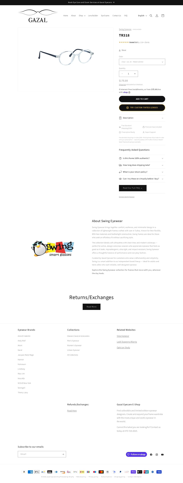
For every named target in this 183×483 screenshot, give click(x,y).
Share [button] (124, 50)
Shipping (122, 84)
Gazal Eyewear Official (26, 420)
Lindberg (21, 369)
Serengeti (21, 387)
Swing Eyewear (125, 29)
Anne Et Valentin (24, 336)
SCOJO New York (24, 383)
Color (121, 56)
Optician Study (123, 347)
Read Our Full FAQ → (133, 188)
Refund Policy (23, 424)
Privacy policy (93, 477)
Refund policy (81, 477)
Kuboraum (22, 364)
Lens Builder (22, 429)
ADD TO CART (142, 99)
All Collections (72, 355)
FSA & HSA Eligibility (25, 439)
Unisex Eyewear (73, 350)
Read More (91, 306)
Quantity (122, 68)
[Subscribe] (63, 454)
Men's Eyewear (73, 340)
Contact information (135, 477)
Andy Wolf (22, 340)
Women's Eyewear (74, 345)
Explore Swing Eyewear (126, 197)
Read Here (72, 410)
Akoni (20, 345)
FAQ (19, 434)
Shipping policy (119, 477)
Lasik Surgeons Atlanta (127, 341)
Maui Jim (21, 373)
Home (20, 410)
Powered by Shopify (67, 477)
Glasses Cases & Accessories (78, 336)
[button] (82, 15)
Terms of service (106, 477)
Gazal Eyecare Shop (53, 477)
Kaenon (21, 359)
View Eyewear (123, 335)
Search (20, 415)
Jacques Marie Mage (26, 355)
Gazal (20, 350)
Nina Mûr (21, 378)
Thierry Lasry (23, 392)
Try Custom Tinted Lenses (144, 108)
